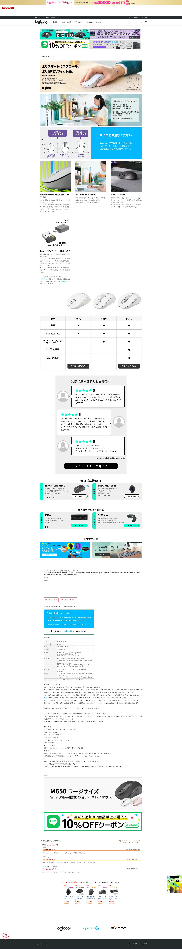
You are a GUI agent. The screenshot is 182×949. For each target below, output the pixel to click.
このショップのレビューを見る (132, 842)
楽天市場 (144, 17)
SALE (97, 22)
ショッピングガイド (134, 17)
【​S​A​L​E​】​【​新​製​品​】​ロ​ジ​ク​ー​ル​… (102, 898)
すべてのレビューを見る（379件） (131, 840)
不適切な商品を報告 (70, 606)
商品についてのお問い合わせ (54, 606)
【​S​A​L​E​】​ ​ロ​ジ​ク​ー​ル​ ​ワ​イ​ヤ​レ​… (68, 898)
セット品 (89, 22)
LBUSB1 (43, 279)
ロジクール (43, 56)
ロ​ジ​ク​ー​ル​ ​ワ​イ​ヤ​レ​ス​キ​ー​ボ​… (113, 898)
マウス (52, 56)
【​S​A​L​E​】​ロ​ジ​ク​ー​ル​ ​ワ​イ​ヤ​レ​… (91, 898)
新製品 (55, 22)
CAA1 (63, 281)
